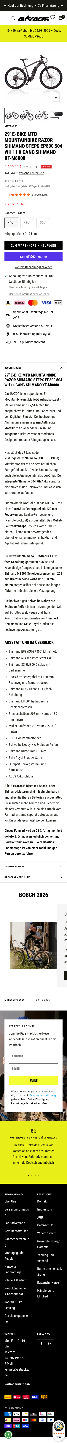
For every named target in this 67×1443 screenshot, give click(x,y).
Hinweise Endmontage (12, 1269)
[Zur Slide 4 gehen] (38, 1175)
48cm (27, 222)
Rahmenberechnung (16, 1242)
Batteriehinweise (48, 1282)
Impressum (44, 1209)
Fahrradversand (14, 1223)
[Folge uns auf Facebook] (41, 1343)
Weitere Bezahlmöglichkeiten (33, 267)
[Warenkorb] (61, 18)
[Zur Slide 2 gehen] (31, 1175)
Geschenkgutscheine (16, 1318)
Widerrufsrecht (46, 1233)
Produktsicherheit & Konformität (15, 1291)
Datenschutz (45, 1225)
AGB (40, 1217)
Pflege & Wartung (15, 1280)
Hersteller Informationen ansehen (29, 294)
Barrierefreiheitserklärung (50, 1271)
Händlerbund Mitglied (45, 1293)
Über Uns (10, 1201)
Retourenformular (16, 1231)
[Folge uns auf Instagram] (50, 1343)
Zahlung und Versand (45, 1258)
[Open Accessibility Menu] (8, 1434)
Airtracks (10, 126)
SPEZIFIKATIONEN (14, 866)
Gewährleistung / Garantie (48, 1244)
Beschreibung (13, 367)
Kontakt (42, 1201)
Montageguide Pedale (13, 1256)
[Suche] (13, 18)
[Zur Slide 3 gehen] (35, 1175)
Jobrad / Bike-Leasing (13, 1305)
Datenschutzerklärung (43, 1095)
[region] (33, 1148)
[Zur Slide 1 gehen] (28, 1175)
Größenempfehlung (17, 877)
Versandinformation (16, 1212)
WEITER (34, 1080)
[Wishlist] (52, 18)
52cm (43, 222)
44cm (11, 222)
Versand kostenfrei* (31, 173)
